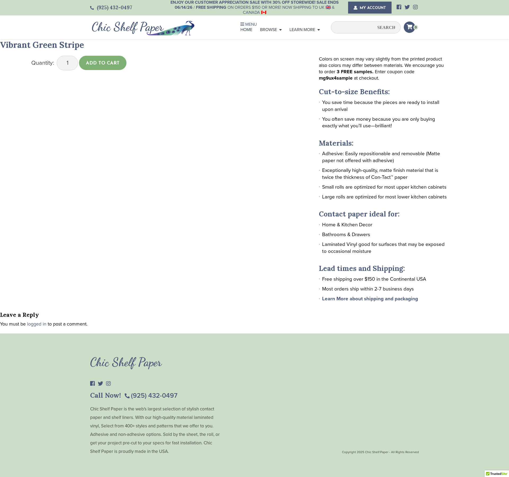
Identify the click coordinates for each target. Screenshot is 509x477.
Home (246, 29)
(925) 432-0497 (154, 396)
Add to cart (103, 63)
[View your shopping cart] (409, 27)
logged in (36, 324)
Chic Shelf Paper (127, 27)
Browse (268, 29)
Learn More (302, 29)
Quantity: (42, 62)
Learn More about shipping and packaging (370, 299)
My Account (372, 8)
